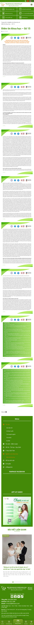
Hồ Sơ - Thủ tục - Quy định (13, 447)
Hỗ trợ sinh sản (10, 460)
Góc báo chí (9, 428)
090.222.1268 (8, 601)
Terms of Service (10, 617)
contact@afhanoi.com (10, 603)
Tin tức (8, 424)
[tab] (12, 582)
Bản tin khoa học (10, 457)
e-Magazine (9, 467)
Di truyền (8, 464)
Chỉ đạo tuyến (9, 431)
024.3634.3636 (9, 599)
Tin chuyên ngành (10, 434)
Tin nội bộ (8, 437)
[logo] (11, 4)
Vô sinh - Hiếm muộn (12, 444)
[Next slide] (30, 556)
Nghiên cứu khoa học (13, 22)
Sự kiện (8, 440)
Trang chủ (3, 22)
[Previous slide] (4, 556)
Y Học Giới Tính (10, 450)
